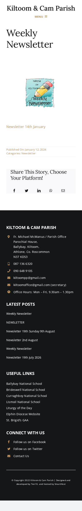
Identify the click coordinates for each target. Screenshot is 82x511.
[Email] (63, 191)
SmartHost (60, 483)
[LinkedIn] (39, 191)
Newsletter (28, 153)
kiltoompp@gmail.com (29, 278)
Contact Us (21, 456)
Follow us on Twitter (28, 449)
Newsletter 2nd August (22, 340)
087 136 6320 (23, 264)
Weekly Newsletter (19, 314)
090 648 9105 (23, 271)
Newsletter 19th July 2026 (23, 357)
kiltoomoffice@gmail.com (31, 285)
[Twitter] (26, 191)
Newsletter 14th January (26, 126)
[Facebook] (14, 191)
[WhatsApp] (50, 191)
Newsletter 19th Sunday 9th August (30, 331)
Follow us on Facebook (29, 442)
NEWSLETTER (15, 322)
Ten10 (34, 483)
